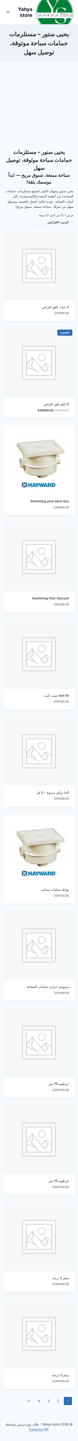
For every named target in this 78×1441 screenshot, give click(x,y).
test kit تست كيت (56, 695)
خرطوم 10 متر (59, 1084)
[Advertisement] (39, 107)
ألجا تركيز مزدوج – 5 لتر (53, 792)
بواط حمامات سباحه (55, 890)
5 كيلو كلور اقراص (56, 404)
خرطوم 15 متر (59, 1181)
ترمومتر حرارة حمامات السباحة (48, 987)
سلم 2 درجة (60, 1278)
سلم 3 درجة (60, 1375)
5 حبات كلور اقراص (55, 307)
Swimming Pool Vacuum (50, 598)
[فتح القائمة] (8, 12)
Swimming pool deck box (49, 501)
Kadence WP (39, 1429)
